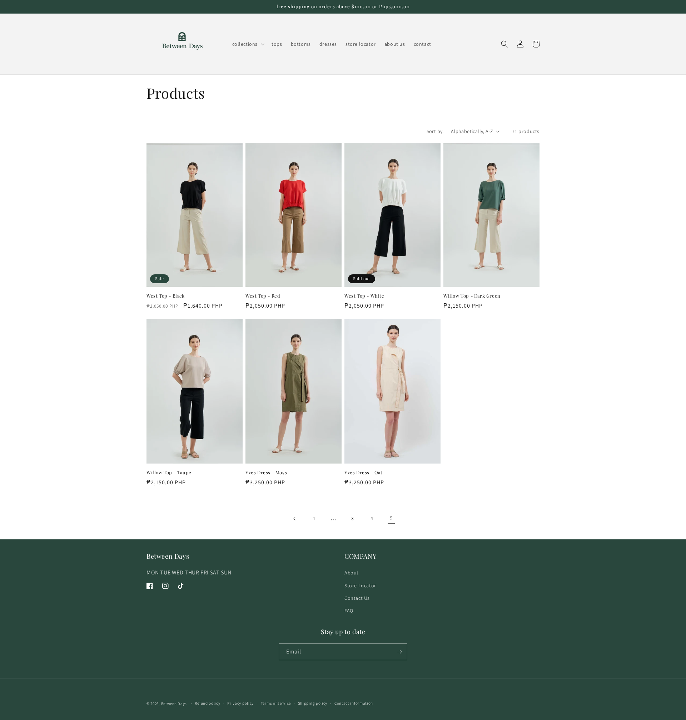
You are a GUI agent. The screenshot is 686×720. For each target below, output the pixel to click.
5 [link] (391, 518)
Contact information (353, 703)
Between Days (174, 703)
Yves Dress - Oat (363, 472)
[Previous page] (295, 518)
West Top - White (364, 296)
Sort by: (435, 131)
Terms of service (276, 703)
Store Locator (360, 585)
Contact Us (357, 598)
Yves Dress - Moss (266, 472)
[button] (248, 44)
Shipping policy (313, 703)
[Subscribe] (399, 651)
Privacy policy (240, 703)
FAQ (348, 610)
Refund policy (207, 703)
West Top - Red (262, 296)
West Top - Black (165, 296)
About (351, 572)
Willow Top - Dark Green (472, 296)
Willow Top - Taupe (169, 472)
